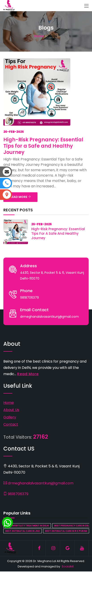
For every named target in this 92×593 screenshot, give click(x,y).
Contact (10, 424)
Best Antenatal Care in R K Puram (66, 531)
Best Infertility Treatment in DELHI (27, 525)
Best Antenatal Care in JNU (22, 531)
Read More (28, 373)
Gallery (9, 417)
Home (39, 36)
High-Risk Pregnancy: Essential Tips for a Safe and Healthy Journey (43, 146)
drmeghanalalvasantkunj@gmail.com (40, 483)
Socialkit (68, 566)
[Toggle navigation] (86, 6)
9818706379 (17, 494)
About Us (11, 409)
